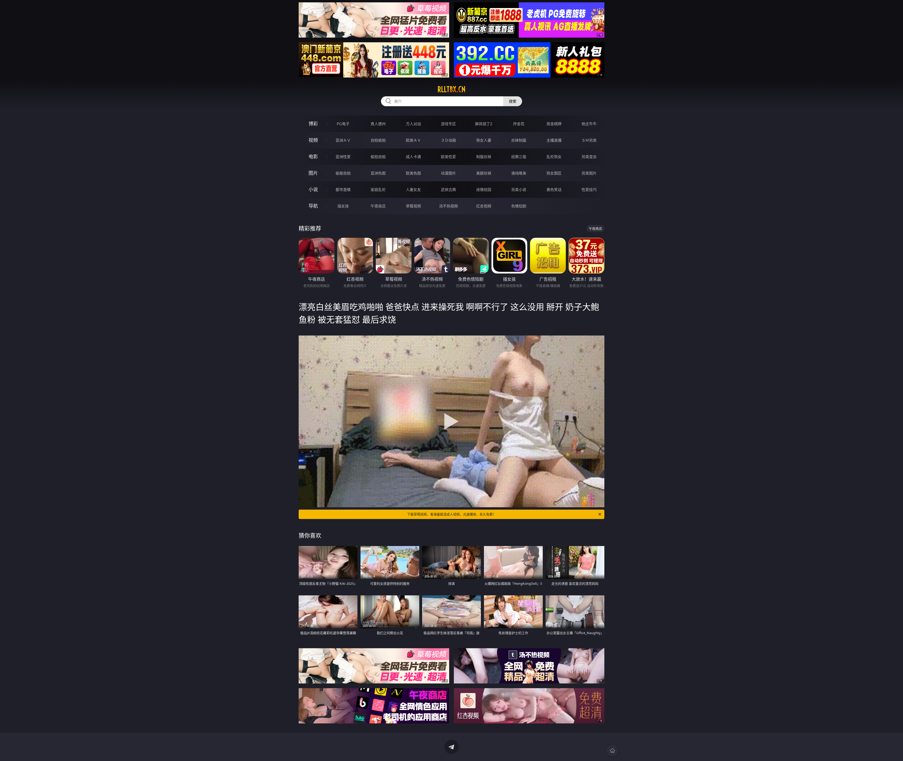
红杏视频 (483, 206)
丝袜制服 (518, 140)
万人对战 (413, 123)
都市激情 (343, 189)
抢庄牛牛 (589, 123)
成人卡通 (413, 156)
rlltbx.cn (451, 89)
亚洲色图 (378, 173)
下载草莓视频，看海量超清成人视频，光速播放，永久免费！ (451, 514)
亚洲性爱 (343, 156)
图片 (313, 173)
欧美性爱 (448, 156)
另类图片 (589, 173)
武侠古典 (448, 189)
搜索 (512, 101)
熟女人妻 (483, 140)
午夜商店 (378, 206)
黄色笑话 (554, 189)
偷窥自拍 (343, 173)
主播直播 (554, 140)
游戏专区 (448, 123)
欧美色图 (413, 173)
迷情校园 (483, 189)
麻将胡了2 (483, 123)
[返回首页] (612, 750)
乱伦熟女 (554, 156)
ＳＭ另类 (589, 140)
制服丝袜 (483, 156)
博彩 (313, 124)
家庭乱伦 (378, 189)
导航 (313, 206)
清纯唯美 (518, 173)
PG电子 (343, 123)
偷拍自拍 (378, 156)
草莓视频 (413, 206)
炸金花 (518, 123)
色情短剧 (518, 206)
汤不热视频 (448, 206)
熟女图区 (554, 173)
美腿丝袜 (483, 173)
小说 (313, 189)
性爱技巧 (589, 189)
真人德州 (378, 123)
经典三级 (518, 156)
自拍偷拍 (378, 140)
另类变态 (589, 156)
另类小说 (518, 189)
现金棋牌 (554, 123)
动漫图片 (448, 173)
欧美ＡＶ (413, 140)
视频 (313, 140)
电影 (313, 156)
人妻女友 (413, 189)
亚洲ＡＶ (343, 140)
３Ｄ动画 (448, 140)
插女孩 (343, 206)
